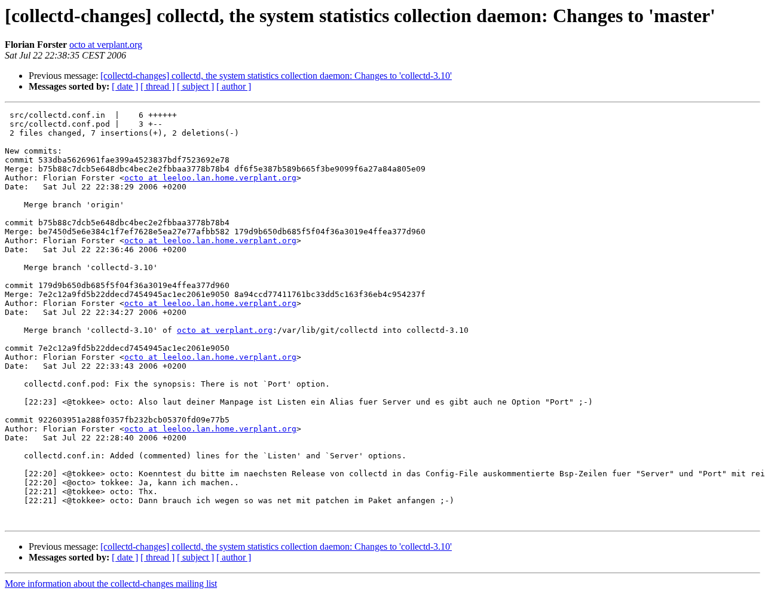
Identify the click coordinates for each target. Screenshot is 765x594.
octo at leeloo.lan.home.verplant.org (210, 177)
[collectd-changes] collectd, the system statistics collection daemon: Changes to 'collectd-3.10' (276, 76)
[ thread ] (157, 86)
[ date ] (125, 86)
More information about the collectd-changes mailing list (111, 583)
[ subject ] (195, 86)
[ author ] (233, 86)
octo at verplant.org (105, 44)
